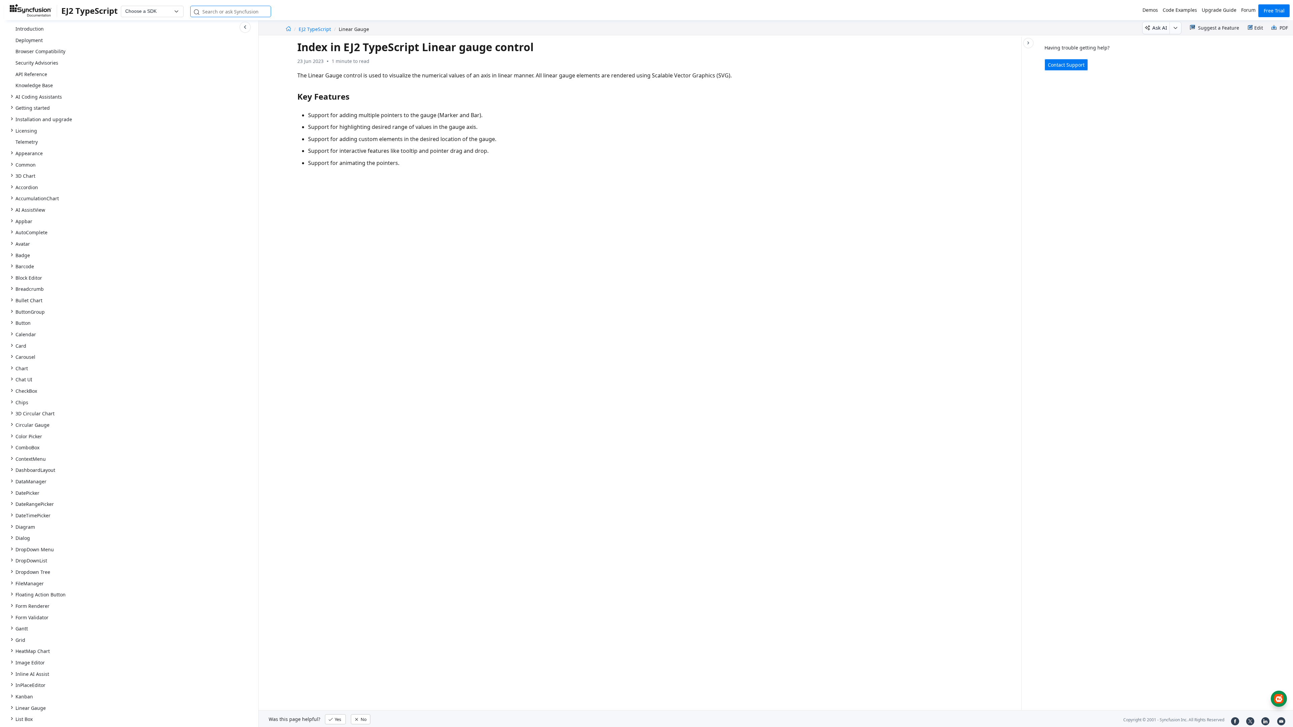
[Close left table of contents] (245, 27)
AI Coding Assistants (38, 97)
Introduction (29, 29)
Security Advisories (36, 63)
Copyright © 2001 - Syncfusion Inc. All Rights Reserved (1173, 720)
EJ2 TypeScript (315, 29)
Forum (1248, 10)
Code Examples (1180, 10)
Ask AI (1159, 27)
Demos (1150, 10)
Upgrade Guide (1219, 10)
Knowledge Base (34, 85)
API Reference (31, 74)
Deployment (29, 40)
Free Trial (1274, 10)
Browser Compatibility (40, 51)
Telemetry (26, 142)
